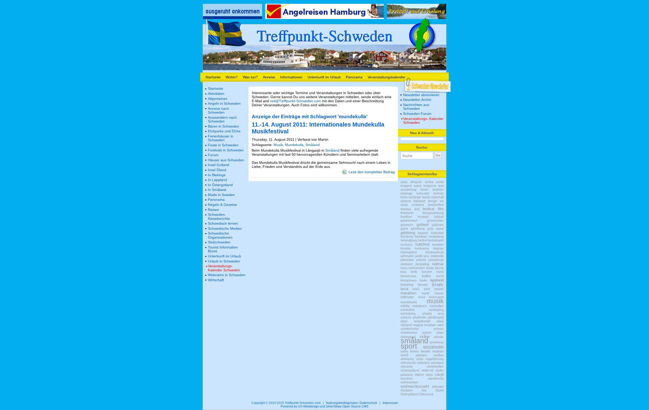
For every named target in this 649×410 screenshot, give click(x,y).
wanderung (436, 378)
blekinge (406, 193)
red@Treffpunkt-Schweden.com (295, 101)
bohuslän (423, 193)
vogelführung (434, 359)
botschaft (437, 197)
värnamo (407, 366)
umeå (404, 355)
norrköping (436, 309)
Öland (439, 390)
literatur (423, 284)
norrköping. (408, 313)
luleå (415, 289)
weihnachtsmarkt (415, 386)
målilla (405, 306)
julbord (421, 259)
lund (427, 289)
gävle (404, 228)
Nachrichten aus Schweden (416, 107)
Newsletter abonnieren (421, 95)
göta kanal (435, 228)
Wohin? (232, 77)
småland (414, 341)
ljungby (438, 284)
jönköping (422, 264)
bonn (404, 197)
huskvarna (422, 248)
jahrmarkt (407, 256)
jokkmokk (437, 256)
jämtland (406, 264)
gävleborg (418, 228)
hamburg (407, 236)
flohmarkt (407, 213)
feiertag (406, 209)
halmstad (437, 233)
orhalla (427, 313)
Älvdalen (407, 390)
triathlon (438, 351)
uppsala (421, 355)
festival (428, 209)
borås (426, 197)
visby (419, 359)
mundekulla (409, 302)
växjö (439, 374)
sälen (404, 351)
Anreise (269, 77)
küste (423, 280)
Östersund (426, 394)
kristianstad (408, 276)
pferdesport (436, 317)
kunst (440, 276)
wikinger (438, 386)
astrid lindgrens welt (429, 185)
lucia (404, 289)
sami (440, 325)
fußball (439, 216)
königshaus (409, 280)
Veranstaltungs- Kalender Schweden (423, 120)
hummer (438, 244)
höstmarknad (435, 252)
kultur (426, 276)
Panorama (354, 77)
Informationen (291, 77)
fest (416, 209)
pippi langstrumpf (415, 321)
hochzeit (406, 244)
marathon (408, 293)
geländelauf (409, 220)
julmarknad (436, 259)
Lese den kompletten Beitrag (372, 172)
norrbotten (436, 306)
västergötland (410, 370)
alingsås (416, 182)
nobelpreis (419, 306)
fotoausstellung (433, 213)
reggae (418, 325)
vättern (419, 374)
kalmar (438, 264)
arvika (429, 182)
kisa (403, 271)
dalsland (419, 201)
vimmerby (407, 359)
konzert (427, 271)
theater (425, 351)
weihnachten (409, 382)
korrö (440, 271)
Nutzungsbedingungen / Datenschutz (351, 402)
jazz (426, 256)
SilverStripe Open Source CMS (347, 406)
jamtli (418, 256)
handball (421, 236)
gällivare (438, 224)
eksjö (404, 204)
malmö (439, 289)
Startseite (213, 77)
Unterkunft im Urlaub (324, 77)
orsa (441, 313)
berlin (424, 189)
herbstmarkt (435, 240)
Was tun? (250, 77)
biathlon (438, 189)
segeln (426, 332)
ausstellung (409, 189)
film (441, 209)
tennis (414, 351)
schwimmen (409, 332)
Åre (424, 390)
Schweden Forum (417, 114)
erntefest (418, 204)
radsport (406, 325)
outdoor (406, 317)
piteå (440, 321)
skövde (439, 336)
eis (442, 201)
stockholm (433, 347)
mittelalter (407, 297)
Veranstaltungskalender (386, 77)
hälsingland (409, 252)
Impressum (390, 402)
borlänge (415, 197)
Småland (312, 145)
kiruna (439, 268)
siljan (440, 332)
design (432, 201)
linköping (407, 284)
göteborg (408, 232)
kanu (404, 268)
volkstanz (423, 362)
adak (404, 182)
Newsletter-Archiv (417, 100)
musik (435, 301)
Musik (278, 145)
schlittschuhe (410, 328)
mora (421, 297)
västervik (427, 370)
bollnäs (439, 193)
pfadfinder (420, 317)
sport (409, 346)
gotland (422, 224)
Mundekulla (294, 145)
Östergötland (409, 394)
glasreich (407, 224)
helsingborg (409, 240)
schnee (439, 328)
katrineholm (417, 268)
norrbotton (408, 309)
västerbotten (435, 366)
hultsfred (422, 244)
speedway (436, 342)
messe (439, 293)
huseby (406, 248)
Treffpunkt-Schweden (324, 35)
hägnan (438, 248)
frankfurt (406, 216)
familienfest (436, 204)
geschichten (435, 220)
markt (425, 293)
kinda (430, 268)
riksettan (430, 325)
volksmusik (408, 362)
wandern (407, 378)
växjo (429, 374)
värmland (437, 362)
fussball (423, 216)
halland (423, 233)
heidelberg (436, 236)
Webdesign (311, 406)
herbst (422, 240)
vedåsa (439, 355)
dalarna (406, 201)
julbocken (407, 259)
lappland (437, 280)
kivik (414, 271)
